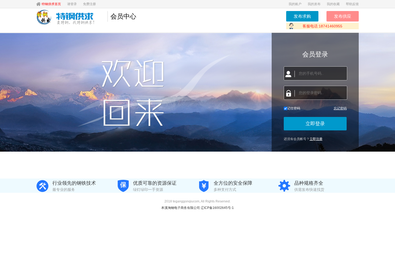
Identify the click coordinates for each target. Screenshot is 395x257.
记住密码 (293, 108)
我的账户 (295, 4)
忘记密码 (340, 108)
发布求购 (302, 16)
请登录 (72, 4)
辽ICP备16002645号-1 (217, 208)
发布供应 (342, 16)
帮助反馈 (352, 4)
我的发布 (314, 4)
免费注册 (89, 4)
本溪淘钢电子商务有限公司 (181, 208)
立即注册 (316, 139)
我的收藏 (333, 4)
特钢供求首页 (51, 4)
